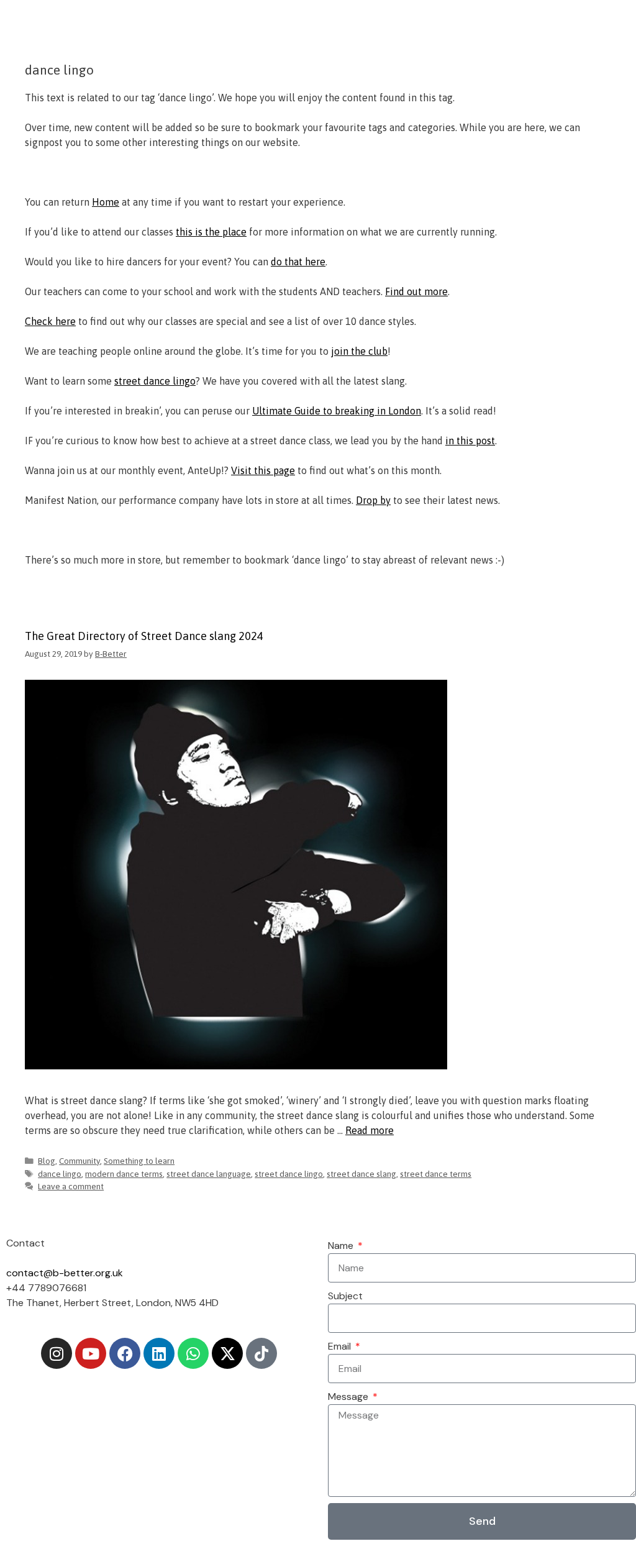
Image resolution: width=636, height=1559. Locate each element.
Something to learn (139, 1161)
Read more (369, 1130)
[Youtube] (90, 1353)
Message (349, 1396)
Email (340, 1346)
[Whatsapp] (193, 1353)
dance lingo (59, 1174)
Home (105, 202)
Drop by (373, 500)
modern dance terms (124, 1174)
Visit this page (263, 470)
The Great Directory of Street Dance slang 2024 (144, 635)
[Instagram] (56, 1353)
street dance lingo (155, 380)
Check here (50, 321)
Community (79, 1161)
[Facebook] (124, 1353)
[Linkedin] (159, 1353)
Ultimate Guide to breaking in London (336, 410)
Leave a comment (71, 1186)
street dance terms (435, 1174)
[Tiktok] (261, 1353)
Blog (46, 1161)
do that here (298, 261)
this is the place (211, 231)
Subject (345, 1295)
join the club (359, 351)
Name (342, 1245)
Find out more (416, 291)
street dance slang (361, 1174)
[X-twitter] (227, 1353)
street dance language (208, 1174)
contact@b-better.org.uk (64, 1272)
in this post (470, 440)
